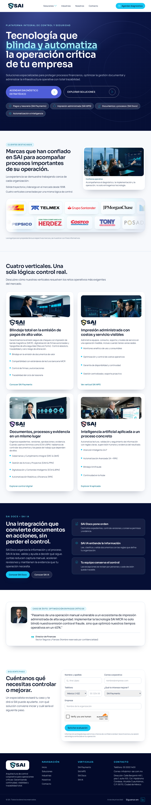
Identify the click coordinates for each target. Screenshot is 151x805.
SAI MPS (82, 771)
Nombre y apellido (73, 674)
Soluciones (47, 771)
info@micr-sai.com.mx (132, 771)
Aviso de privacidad (115, 799)
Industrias (66, 5)
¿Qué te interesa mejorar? (116, 687)
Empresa (69, 700)
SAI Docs (82, 775)
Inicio (44, 767)
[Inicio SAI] (15, 6)
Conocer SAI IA (42, 574)
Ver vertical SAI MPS (91, 384)
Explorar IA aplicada (91, 486)
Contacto (93, 5)
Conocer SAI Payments (21, 384)
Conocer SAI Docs (18, 574)
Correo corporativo (113, 674)
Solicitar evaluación (78, 727)
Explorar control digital (21, 486)
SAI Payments (84, 767)
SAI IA (80, 779)
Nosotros (79, 5)
